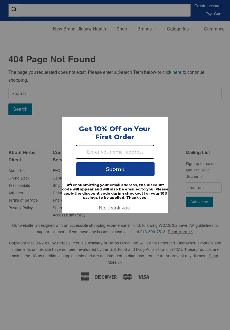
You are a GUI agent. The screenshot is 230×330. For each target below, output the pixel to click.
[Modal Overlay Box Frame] (115, 165)
